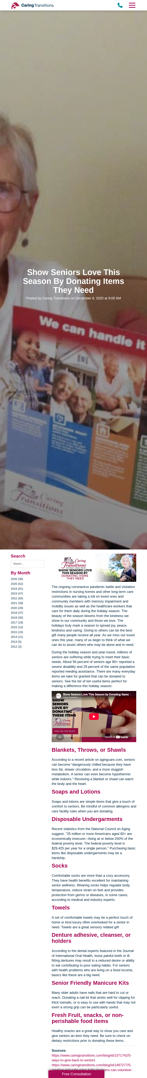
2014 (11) (17, 636)
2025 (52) (17, 583)
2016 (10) (17, 627)
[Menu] (132, 5)
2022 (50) (17, 598)
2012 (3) (16, 646)
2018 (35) (17, 617)
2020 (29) (17, 608)
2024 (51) (17, 588)
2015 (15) (17, 632)
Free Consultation (76, 1074)
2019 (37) (17, 612)
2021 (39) (17, 603)
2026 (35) (17, 579)
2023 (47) (17, 593)
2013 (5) (16, 641)
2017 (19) (17, 622)
